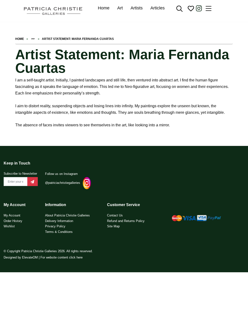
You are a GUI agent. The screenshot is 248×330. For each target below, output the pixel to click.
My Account (12, 215)
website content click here (64, 257)
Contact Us (115, 215)
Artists (137, 8)
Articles (157, 8)
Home (103, 8)
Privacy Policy (55, 226)
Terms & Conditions (59, 232)
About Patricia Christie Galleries (67, 215)
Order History (13, 221)
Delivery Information (59, 221)
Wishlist (9, 226)
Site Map (113, 226)
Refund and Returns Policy (126, 221)
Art (120, 8)
